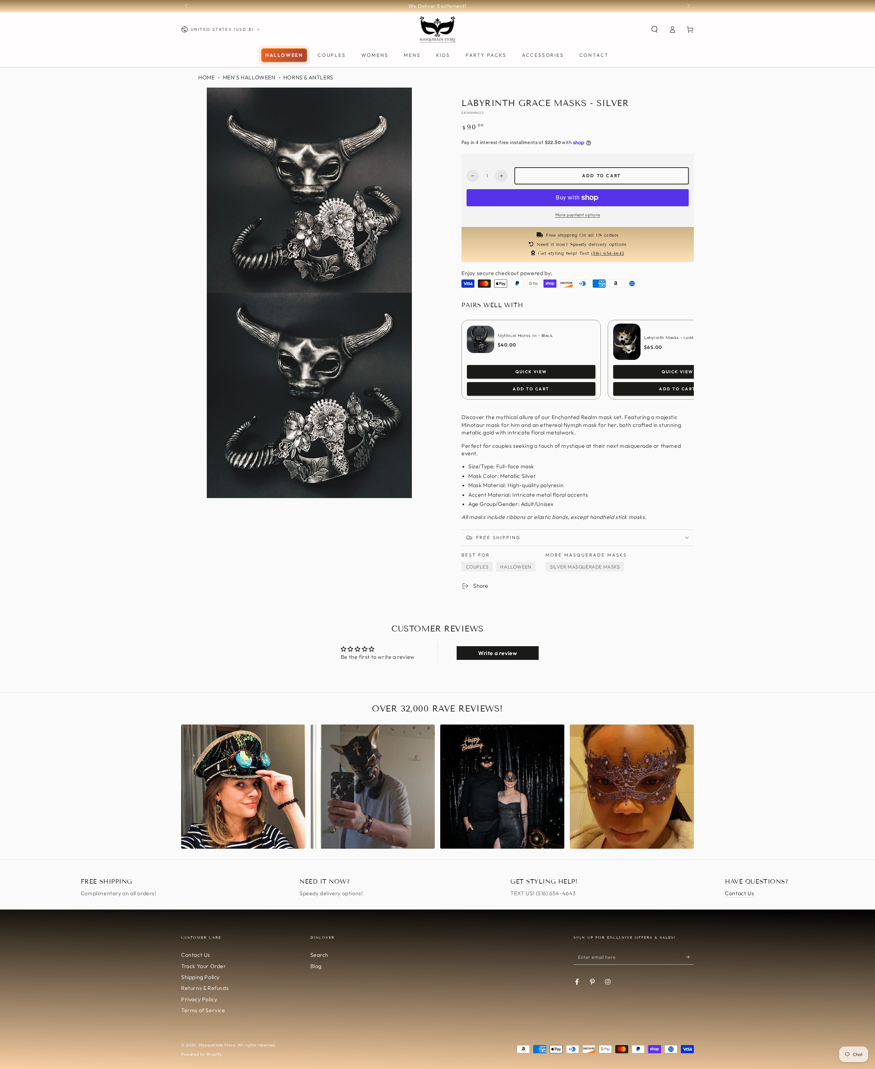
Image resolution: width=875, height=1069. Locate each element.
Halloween (515, 567)
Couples (477, 567)
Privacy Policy (199, 999)
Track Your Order (203, 966)
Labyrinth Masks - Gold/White (676, 337)
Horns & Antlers (308, 77)
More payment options (577, 214)
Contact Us (739, 893)
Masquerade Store (217, 1044)
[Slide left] (187, 6)
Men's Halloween (249, 77)
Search (319, 954)
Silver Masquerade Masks (585, 567)
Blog (316, 966)
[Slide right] (688, 6)
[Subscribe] (690, 956)
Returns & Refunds (205, 988)
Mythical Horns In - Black (525, 335)
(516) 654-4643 (607, 253)
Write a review (497, 653)
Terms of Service (203, 1010)
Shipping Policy (200, 977)
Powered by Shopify (201, 1054)
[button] (654, 29)
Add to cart (601, 175)
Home (206, 77)
